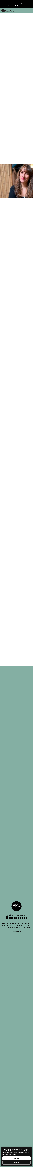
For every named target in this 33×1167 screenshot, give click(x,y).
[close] (31, 4)
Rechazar (16, 1162)
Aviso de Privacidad (11, 1154)
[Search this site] (27, 10)
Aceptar (16, 1158)
